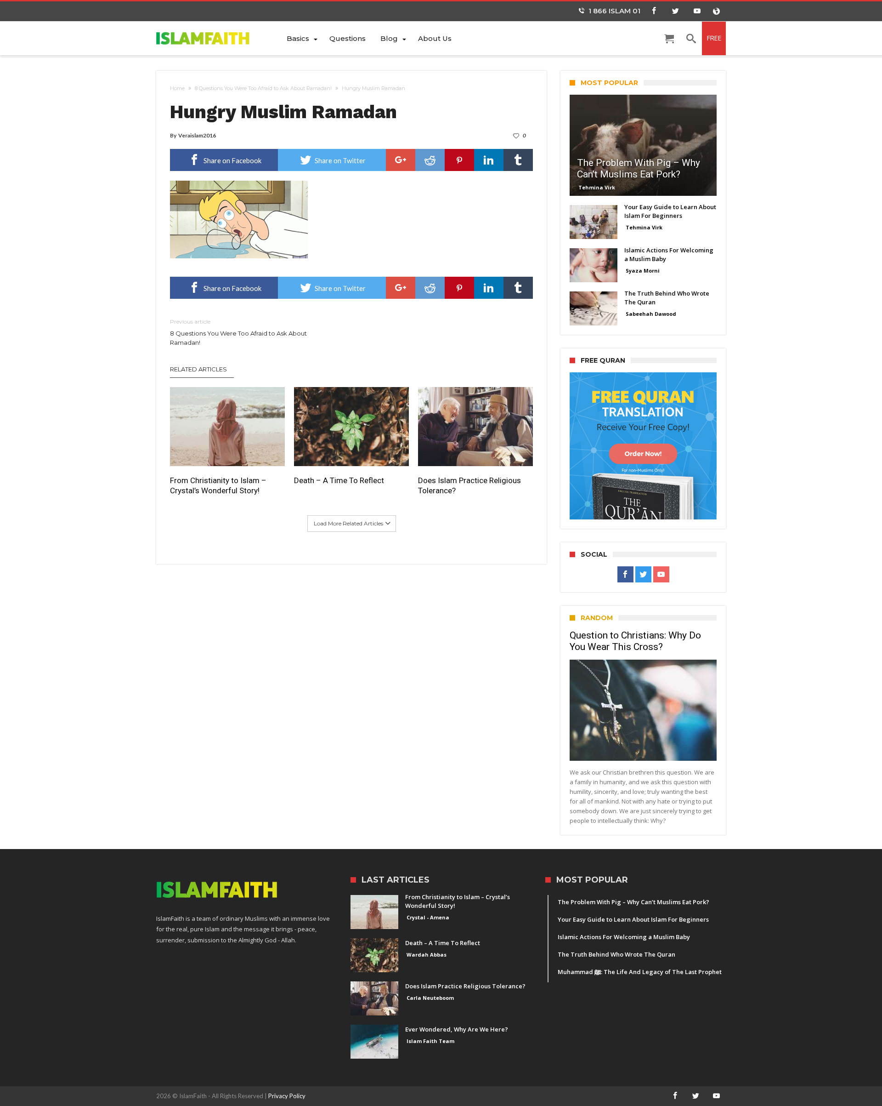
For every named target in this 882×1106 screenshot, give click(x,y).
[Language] (716, 11)
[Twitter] (675, 11)
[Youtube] (697, 11)
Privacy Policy (286, 1096)
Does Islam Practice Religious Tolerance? (469, 485)
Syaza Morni (643, 270)
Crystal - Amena (428, 917)
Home (177, 88)
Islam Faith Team (430, 1041)
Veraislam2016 (197, 135)
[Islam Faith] (217, 38)
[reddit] (430, 160)
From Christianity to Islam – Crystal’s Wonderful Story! (218, 485)
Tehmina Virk (596, 187)
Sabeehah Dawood (651, 313)
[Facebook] (653, 11)
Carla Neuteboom (430, 997)
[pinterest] (459, 160)
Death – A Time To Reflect (339, 480)
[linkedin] (488, 160)
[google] (400, 160)
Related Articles (198, 369)
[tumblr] (518, 160)
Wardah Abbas (427, 954)
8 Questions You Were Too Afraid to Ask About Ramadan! (263, 88)
